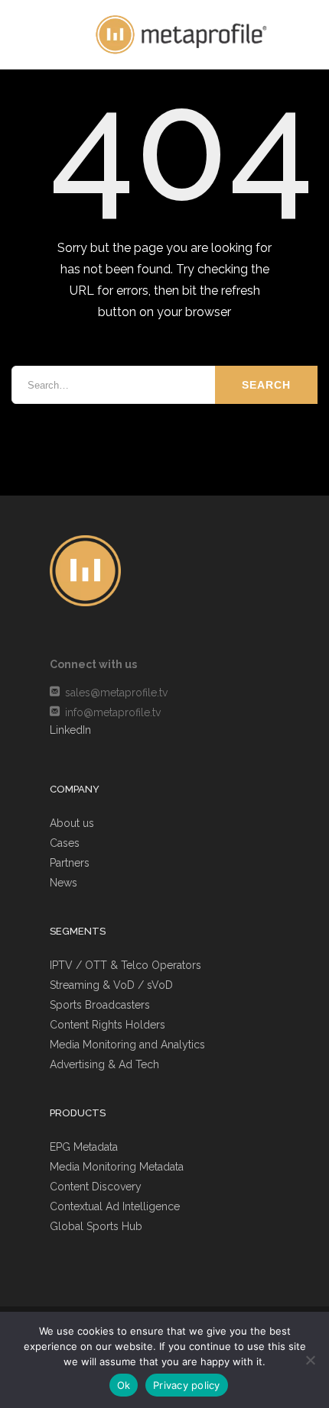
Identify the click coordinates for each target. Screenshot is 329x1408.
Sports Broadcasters (100, 1005)
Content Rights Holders (107, 1025)
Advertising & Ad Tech (104, 1064)
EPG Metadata (84, 1147)
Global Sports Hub (96, 1226)
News (63, 883)
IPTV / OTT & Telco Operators (125, 965)
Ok (124, 1385)
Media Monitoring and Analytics (127, 1044)
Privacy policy (186, 1385)
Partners (70, 863)
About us (72, 823)
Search (266, 385)
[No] (310, 1360)
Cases (65, 843)
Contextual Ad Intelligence (115, 1206)
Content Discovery (96, 1186)
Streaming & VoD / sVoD (111, 985)
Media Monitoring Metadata (117, 1167)
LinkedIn (70, 730)
